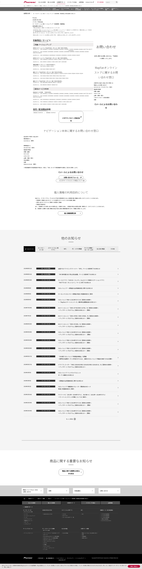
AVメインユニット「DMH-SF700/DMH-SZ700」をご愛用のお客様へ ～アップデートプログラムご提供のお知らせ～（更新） (78, 309)
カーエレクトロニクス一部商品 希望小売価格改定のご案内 (75, 294)
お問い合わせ (104, 491)
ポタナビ (45, 543)
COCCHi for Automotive (106, 520)
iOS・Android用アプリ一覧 (68, 517)
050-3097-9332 (27, 147)
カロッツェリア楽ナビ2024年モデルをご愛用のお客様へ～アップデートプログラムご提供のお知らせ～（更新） (74, 341)
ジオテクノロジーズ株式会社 (71, 119)
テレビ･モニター (46, 546)
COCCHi (64, 514)
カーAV (25, 517)
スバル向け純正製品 (105, 515)
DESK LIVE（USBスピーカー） (49, 539)
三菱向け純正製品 (104, 519)
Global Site (89, 2)
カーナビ (26, 514)
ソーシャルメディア (79, 558)
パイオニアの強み (72, 2)
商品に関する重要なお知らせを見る (71, 472)
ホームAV (45, 549)
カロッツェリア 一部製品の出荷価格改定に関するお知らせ (75, 288)
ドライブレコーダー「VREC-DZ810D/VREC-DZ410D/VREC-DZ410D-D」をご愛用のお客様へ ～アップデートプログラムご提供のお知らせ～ (85, 366)
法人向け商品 (65, 533)
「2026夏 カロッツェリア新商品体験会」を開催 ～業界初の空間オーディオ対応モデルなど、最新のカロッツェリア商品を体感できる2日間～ (85, 357)
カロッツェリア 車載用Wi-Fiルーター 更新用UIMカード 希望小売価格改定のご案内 (74, 388)
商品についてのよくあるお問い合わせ (30, 491)
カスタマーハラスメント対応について (71, 181)
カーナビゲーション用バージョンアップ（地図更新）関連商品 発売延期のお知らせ (65, 5)
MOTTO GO (65, 515)
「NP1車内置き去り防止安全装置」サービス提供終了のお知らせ (77, 274)
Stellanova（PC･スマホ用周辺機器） (51, 538)
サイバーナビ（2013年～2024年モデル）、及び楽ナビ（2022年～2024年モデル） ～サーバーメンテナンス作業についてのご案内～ (82, 396)
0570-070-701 (97, 87)
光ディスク (45, 534)
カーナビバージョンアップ (29, 515)
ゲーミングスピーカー (28, 533)
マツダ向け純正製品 (105, 517)
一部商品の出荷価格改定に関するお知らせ (70, 381)
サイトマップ (70, 558)
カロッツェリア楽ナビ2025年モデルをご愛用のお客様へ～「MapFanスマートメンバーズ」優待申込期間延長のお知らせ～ (77, 301)
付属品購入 (77, 491)
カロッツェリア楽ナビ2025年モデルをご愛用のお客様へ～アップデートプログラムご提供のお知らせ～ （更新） (74, 333)
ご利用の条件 (40, 558)
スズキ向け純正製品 (105, 514)
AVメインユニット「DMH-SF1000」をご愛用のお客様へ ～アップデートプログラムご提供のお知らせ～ (74, 325)
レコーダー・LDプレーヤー (49, 547)
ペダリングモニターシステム (49, 541)
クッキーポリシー (60, 558)
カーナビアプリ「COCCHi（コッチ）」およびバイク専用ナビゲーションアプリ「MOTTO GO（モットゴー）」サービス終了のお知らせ (81, 281)
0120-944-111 (27, 141)
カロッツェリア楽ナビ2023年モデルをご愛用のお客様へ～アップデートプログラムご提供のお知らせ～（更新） (74, 349)
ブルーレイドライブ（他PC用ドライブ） (51, 533)
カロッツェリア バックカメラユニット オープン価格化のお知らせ (69, 374)
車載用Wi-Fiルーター (28, 520)
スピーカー (26, 522)
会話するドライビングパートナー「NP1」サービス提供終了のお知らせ (79, 269)
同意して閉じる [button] (133, 566)
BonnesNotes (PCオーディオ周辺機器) (51, 536)
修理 (50, 491)
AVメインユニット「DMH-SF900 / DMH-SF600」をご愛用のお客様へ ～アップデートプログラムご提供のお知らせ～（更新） (78, 317)
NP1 (82, 514)
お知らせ (45, 5)
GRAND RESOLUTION (47, 514)
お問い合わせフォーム (71, 177)
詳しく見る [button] (7, 567)
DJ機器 (44, 544)
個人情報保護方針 (70, 213)
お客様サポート (61, 2)
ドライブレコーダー (28, 519)
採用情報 (101, 2)
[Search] (116, 2)
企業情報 (81, 2)
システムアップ (27, 524)
